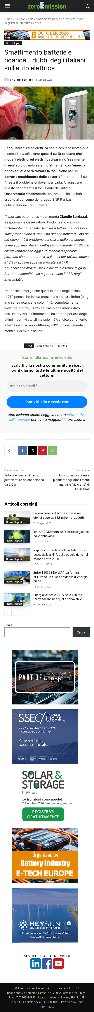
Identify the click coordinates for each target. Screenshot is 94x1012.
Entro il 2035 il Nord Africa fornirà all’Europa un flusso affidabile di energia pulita (60, 577)
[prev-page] (7, 613)
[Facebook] (22, 450)
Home (8, 19)
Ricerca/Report (24, 19)
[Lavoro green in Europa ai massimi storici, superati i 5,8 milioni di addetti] (17, 517)
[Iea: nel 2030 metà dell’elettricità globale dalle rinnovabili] (17, 536)
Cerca (8, 625)
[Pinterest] (42, 450)
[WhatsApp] (52, 450)
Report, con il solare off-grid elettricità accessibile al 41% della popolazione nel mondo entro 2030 (60, 554)
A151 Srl (74, 988)
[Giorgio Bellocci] (7, 80)
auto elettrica (45, 345)
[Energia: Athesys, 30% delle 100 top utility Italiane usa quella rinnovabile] (17, 599)
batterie (62, 345)
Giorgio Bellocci (23, 79)
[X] (32, 450)
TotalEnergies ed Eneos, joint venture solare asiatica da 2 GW (24, 480)
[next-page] (14, 613)
